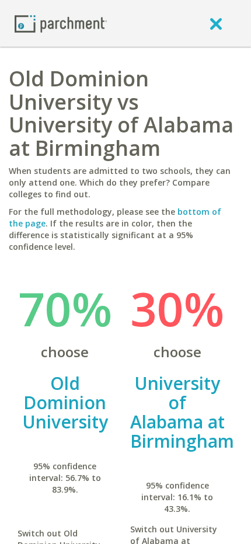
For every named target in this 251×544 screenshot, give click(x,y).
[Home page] (61, 23)
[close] (216, 23)
